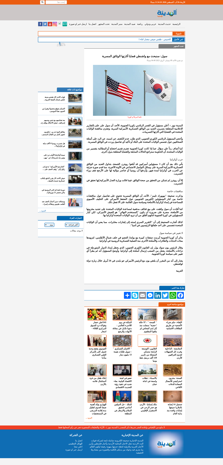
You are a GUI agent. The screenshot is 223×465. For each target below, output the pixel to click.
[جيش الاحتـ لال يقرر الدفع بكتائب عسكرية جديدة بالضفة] (75, 179)
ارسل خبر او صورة (78, 24)
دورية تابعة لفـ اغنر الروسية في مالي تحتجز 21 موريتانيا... (53, 191)
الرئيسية (176, 24)
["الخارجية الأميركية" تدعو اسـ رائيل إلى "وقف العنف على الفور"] (75, 167)
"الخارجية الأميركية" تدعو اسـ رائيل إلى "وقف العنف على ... (54, 168)
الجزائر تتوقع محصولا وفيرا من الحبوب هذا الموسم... (53, 110)
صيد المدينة (129, 24)
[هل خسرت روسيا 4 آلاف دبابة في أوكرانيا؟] (75, 144)
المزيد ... (89, 418)
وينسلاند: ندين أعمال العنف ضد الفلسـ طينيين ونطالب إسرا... (53, 202)
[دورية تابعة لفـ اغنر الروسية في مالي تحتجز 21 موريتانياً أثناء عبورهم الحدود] (75, 190)
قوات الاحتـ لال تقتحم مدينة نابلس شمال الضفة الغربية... (54, 98)
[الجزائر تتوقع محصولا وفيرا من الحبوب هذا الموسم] (75, 109)
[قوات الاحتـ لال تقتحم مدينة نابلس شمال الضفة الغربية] (75, 98)
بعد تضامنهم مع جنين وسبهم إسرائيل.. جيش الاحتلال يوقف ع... (52, 121)
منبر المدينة (116, 24)
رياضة (140, 24)
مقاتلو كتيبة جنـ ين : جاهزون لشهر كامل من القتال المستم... (53, 133)
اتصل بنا (92, 24)
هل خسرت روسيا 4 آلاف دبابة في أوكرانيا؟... (54, 144)
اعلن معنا (78, 447)
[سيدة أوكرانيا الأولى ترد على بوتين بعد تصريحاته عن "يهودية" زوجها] (75, 156)
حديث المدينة (164, 24)
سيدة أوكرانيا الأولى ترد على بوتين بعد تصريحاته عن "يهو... (54, 156)
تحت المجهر (104, 24)
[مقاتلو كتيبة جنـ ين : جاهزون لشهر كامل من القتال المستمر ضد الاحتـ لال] (75, 132)
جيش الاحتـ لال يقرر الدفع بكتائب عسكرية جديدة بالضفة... (52, 179)
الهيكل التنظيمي (75, 444)
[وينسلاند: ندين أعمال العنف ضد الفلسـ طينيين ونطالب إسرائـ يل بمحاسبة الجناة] (75, 202)
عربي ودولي (150, 24)
